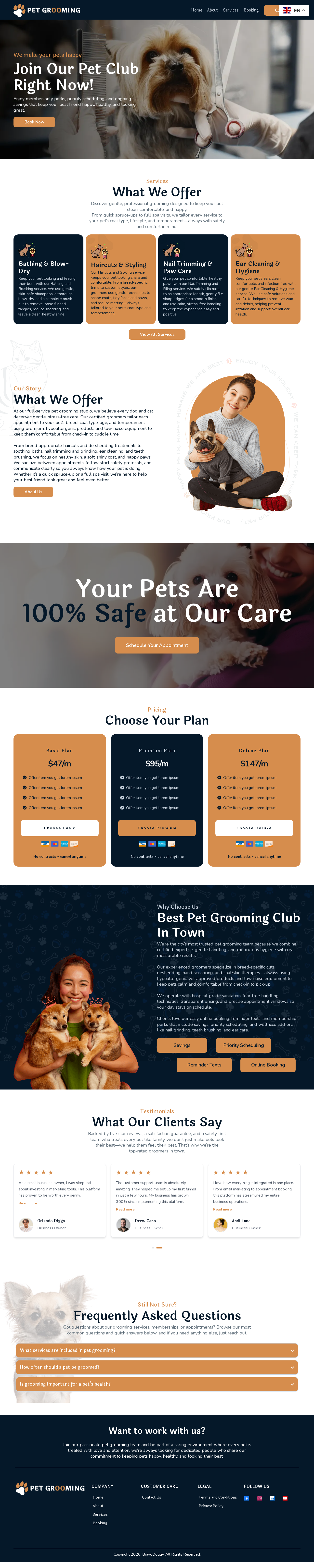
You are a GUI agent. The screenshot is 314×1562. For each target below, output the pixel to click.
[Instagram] (259, 1498)
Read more (28, 1209)
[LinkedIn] (272, 1498)
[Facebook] (246, 1498)
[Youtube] (285, 1498)
